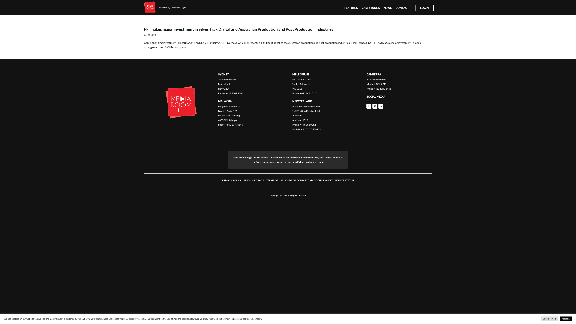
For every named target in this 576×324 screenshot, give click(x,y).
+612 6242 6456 (382, 88)
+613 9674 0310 (308, 93)
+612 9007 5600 (234, 93)
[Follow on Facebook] (368, 106)
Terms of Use (274, 180)
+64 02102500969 (311, 129)
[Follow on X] (374, 106)
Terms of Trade (253, 180)
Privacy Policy (231, 180)
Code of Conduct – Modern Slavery (309, 180)
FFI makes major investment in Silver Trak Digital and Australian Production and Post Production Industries (238, 29)
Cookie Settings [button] (549, 319)
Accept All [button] (566, 319)
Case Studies (371, 8)
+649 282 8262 (308, 124)
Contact (402, 8)
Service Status (344, 180)
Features (351, 8)
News (388, 8)
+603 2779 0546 (234, 124)
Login (424, 8)
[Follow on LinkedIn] (380, 106)
